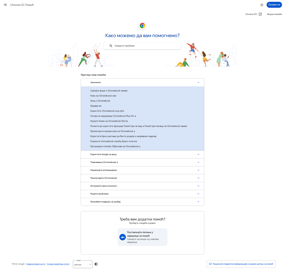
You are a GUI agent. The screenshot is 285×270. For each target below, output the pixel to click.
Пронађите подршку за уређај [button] (105, 201)
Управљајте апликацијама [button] (103, 170)
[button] (5, 4)
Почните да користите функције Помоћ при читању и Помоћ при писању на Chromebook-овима (138, 126)
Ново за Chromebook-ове (103, 95)
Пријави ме (95, 106)
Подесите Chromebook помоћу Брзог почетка (113, 141)
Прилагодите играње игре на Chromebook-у (112, 131)
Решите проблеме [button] (99, 194)
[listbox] (82, 264)
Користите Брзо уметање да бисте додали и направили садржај (123, 136)
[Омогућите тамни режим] (96, 264)
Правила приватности (35, 264)
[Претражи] (111, 45)
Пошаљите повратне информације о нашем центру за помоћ (242, 264)
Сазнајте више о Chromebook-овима (108, 90)
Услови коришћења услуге (58, 264)
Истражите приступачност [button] (103, 186)
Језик (78, 260)
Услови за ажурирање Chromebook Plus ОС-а (113, 116)
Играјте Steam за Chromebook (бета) (109, 121)
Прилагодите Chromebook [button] (103, 178)
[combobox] (142, 45)
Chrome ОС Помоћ (22, 5)
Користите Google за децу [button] (103, 154)
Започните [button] (95, 82)
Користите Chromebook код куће (107, 111)
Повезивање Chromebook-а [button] (104, 162)
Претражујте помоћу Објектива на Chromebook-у (115, 146)
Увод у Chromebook (100, 100)
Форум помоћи (274, 14)
